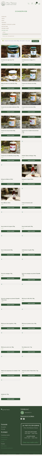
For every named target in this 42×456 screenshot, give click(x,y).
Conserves (5, 34)
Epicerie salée (5, 30)
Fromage (4, 22)
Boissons (4, 16)
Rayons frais (5, 26)
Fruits (3, 18)
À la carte (3, 429)
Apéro (4, 32)
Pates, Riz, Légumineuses (8, 36)
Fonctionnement (4, 437)
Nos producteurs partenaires (7, 448)
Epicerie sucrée (5, 28)
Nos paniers (3, 427)
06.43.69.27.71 (28, 412)
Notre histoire (4, 445)
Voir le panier (35, 41)
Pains (3, 20)
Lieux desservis (4, 439)
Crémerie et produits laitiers (8, 24)
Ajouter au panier (10, 64)
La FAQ (2, 441)
